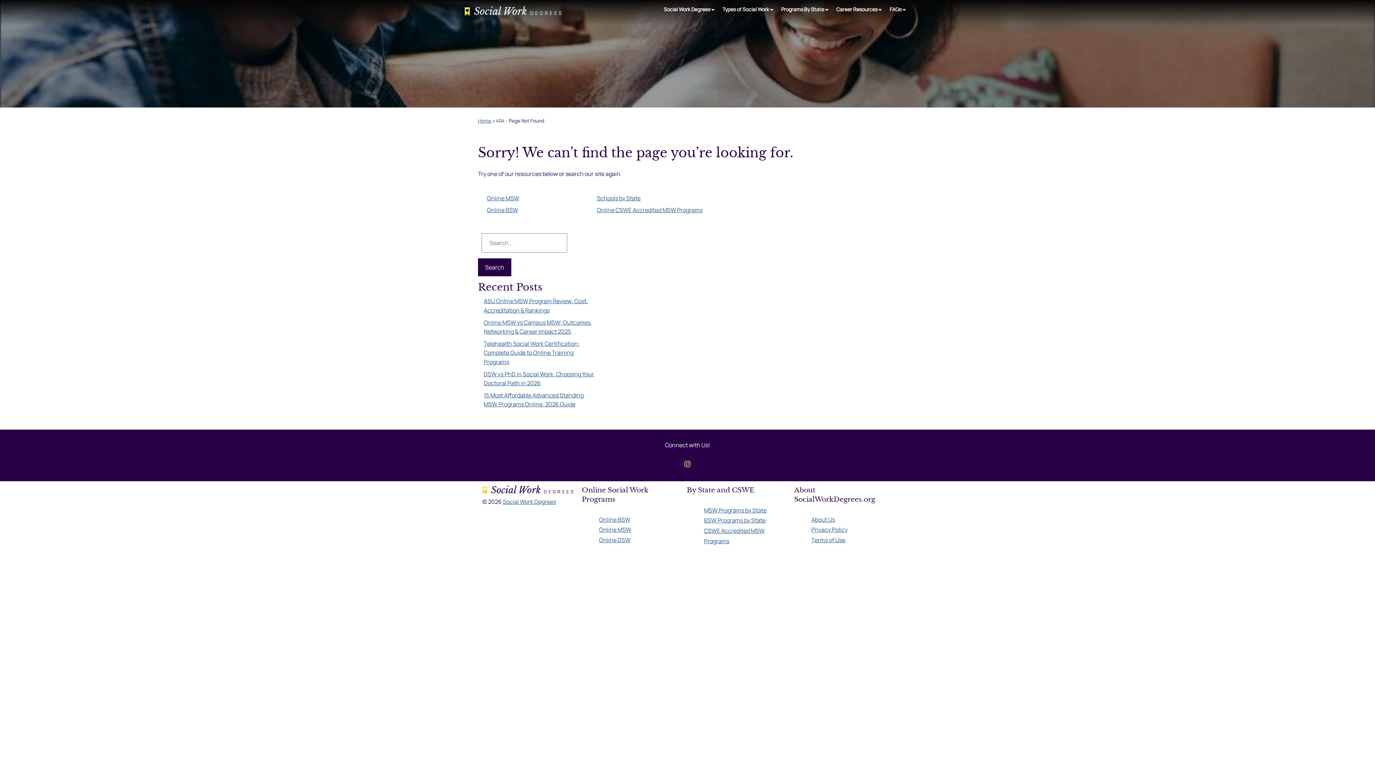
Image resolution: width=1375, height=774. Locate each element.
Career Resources (857, 9)
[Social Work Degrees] (513, 12)
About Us (823, 520)
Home (484, 121)
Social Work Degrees (687, 9)
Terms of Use (828, 540)
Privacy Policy (829, 530)
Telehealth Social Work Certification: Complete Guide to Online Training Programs (532, 353)
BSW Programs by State (735, 520)
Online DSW (615, 540)
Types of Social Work (746, 9)
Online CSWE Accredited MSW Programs (650, 210)
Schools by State (619, 198)
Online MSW (503, 198)
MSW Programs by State (735, 510)
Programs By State (802, 9)
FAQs (896, 9)
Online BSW (502, 210)
